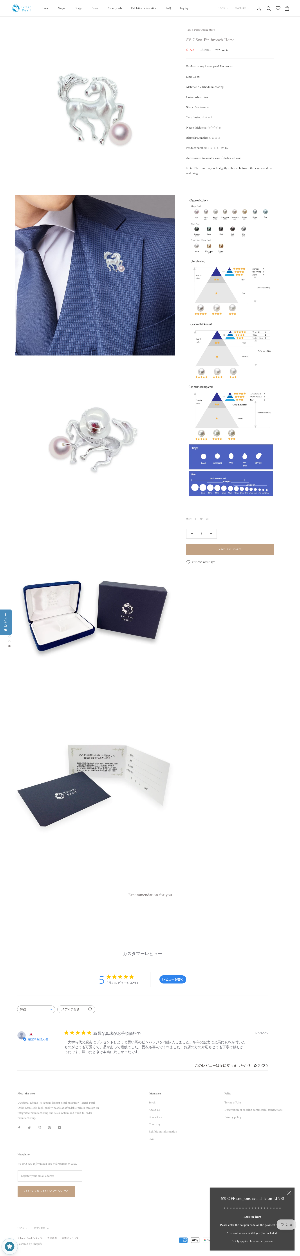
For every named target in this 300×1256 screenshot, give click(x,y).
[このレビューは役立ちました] (255, 1065)
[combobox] (36, 1009)
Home (45, 8)
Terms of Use (232, 1102)
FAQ (168, 8)
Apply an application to (46, 1191)
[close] (289, 1193)
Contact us (155, 1117)
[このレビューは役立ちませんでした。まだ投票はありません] (263, 1065)
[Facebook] (195, 519)
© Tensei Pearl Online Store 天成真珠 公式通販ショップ (48, 1238)
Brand (95, 8)
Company (154, 1124)
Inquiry (184, 8)
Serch (152, 1102)
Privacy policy (232, 1117)
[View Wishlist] (278, 8)
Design (78, 8)
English (240, 8)
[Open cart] (287, 8)
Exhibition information (144, 8)
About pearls (115, 8)
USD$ (222, 8)
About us (154, 1110)
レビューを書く (173, 979)
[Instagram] (39, 1127)
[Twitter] (201, 519)
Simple (61, 8)
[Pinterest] (207, 519)
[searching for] (269, 8)
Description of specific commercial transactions (253, 1110)
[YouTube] (59, 1127)
